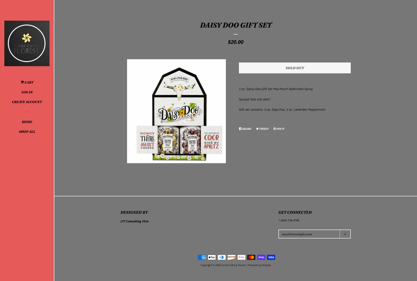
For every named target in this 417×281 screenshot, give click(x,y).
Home (27, 122)
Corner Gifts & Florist (233, 265)
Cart (28, 82)
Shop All (27, 132)
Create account (27, 102)
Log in (27, 92)
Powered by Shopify (259, 265)
